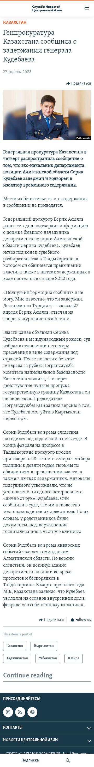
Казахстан (14, 22)
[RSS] (20, 712)
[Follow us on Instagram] (8, 712)
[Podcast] (32, 712)
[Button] (78, 83)
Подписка (30, 760)
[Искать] (68, 760)
